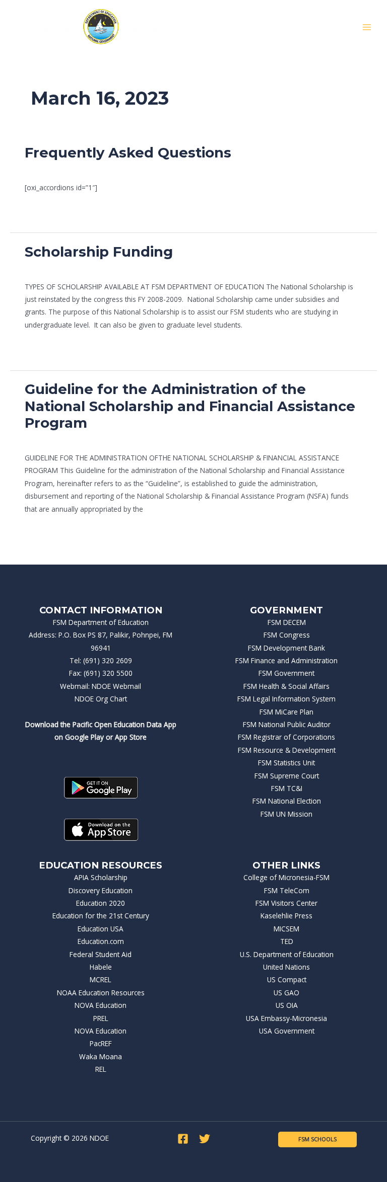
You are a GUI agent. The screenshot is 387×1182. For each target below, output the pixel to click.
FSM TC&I (286, 788)
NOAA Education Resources (101, 992)
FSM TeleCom (286, 890)
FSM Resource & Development (287, 750)
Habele (101, 967)
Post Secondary (50, 169)
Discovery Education (101, 890)
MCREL (100, 979)
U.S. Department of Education (287, 954)
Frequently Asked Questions (128, 152)
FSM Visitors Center (286, 903)
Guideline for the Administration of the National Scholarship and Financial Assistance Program (190, 406)
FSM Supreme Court (286, 775)
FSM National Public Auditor (287, 724)
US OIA (287, 1005)
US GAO (286, 992)
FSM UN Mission (286, 814)
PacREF (101, 1043)
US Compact (286, 979)
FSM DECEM (287, 622)
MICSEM (286, 928)
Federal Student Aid (101, 954)
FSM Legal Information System (286, 698)
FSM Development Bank (286, 648)
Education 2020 (100, 903)
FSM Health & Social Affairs (286, 686)
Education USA (100, 928)
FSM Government (286, 673)
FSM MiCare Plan (286, 712)
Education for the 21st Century (100, 915)
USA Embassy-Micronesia (286, 1018)
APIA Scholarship (100, 877)
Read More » (45, 209)
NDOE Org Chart (101, 698)
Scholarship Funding (99, 252)
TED (286, 941)
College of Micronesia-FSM (286, 877)
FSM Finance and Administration (286, 660)
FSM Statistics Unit (286, 762)
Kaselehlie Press (286, 915)
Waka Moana (100, 1056)
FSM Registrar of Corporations (286, 737)
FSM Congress (287, 635)
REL (100, 1069)
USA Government (286, 1031)
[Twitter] (204, 1138)
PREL (100, 1018)
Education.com (101, 941)
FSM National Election (286, 801)
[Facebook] (182, 1138)
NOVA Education (100, 1005)
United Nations (286, 967)
